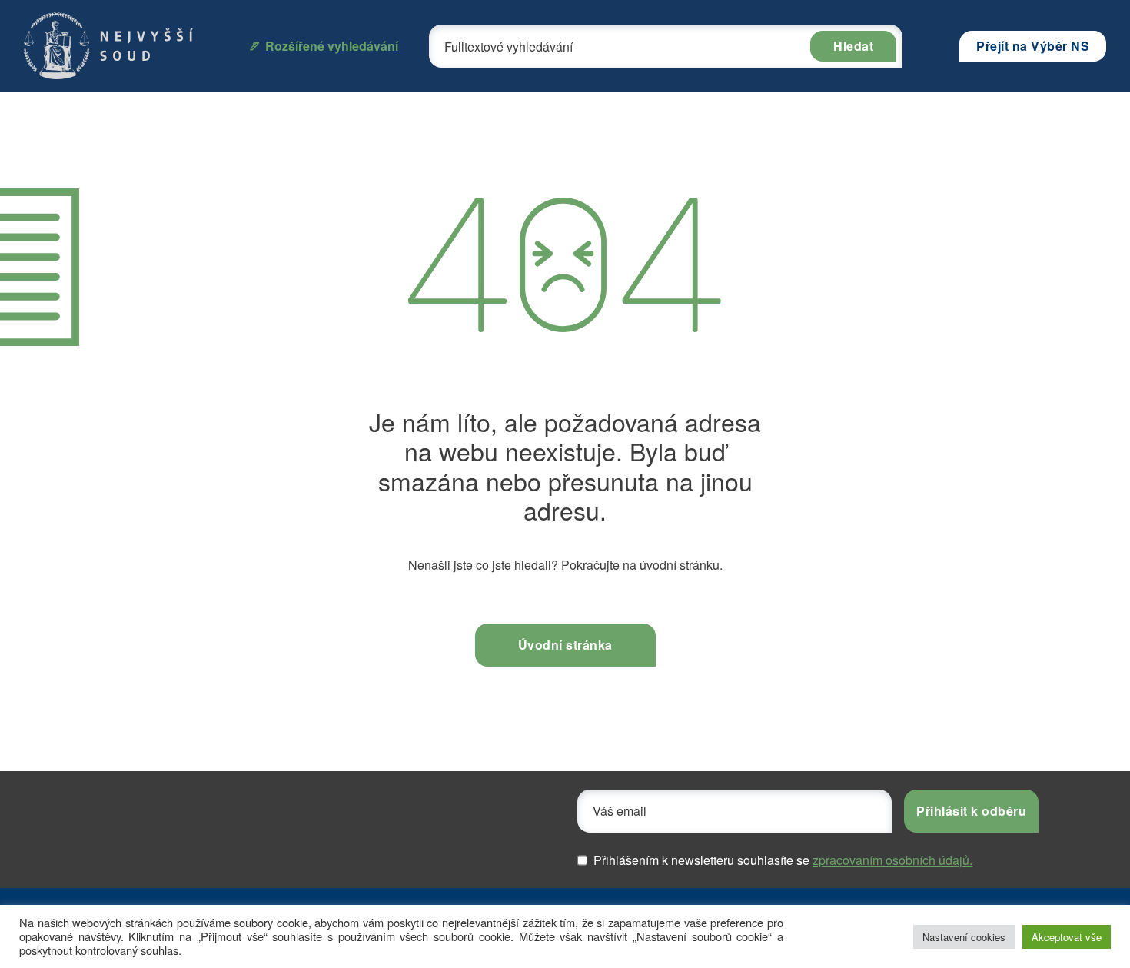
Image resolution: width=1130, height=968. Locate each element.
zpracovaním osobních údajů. (892, 860)
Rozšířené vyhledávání (331, 46)
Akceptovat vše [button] (1067, 937)
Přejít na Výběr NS (1032, 46)
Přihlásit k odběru (971, 811)
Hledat (853, 46)
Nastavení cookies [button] (963, 937)
